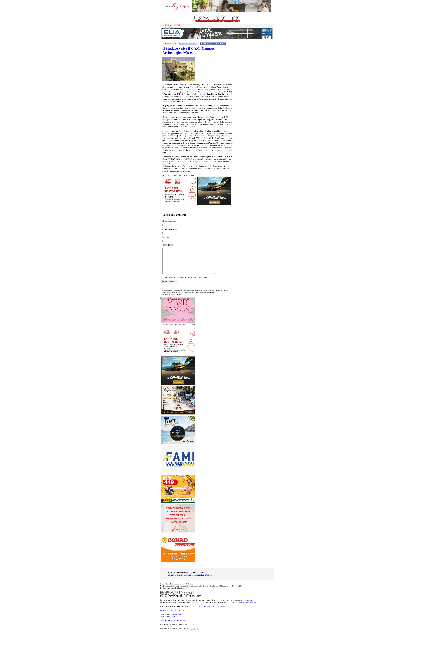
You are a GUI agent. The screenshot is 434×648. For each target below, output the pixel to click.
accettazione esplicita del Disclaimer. (243, 602)
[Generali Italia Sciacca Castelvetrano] (179, 204)
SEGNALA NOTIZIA (173, 25)
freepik (174, 616)
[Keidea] (178, 502)
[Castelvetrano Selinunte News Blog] (217, 21)
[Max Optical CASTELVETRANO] (178, 443)
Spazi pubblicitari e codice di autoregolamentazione (190, 575)
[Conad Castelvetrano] (178, 561)
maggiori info (202, 277)
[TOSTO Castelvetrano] (178, 414)
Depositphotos (177, 614)
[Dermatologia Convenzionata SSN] (178, 532)
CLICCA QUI (193, 625)
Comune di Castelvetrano (188, 44)
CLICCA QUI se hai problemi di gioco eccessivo (208, 606)
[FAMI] (178, 473)
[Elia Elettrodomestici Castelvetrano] (217, 38)
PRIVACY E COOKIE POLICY (172, 610)
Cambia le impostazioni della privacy (173, 620)
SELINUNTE (170, 27)
